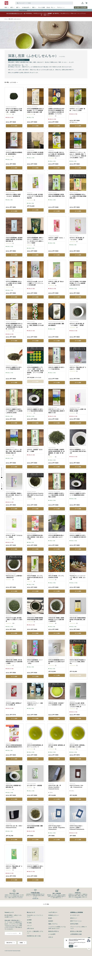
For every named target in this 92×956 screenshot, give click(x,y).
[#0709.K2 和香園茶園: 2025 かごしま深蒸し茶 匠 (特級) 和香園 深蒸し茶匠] (78, 182)
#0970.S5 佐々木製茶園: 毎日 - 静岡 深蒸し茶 (14, 786)
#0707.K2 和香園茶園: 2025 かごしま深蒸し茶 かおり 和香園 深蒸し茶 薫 (14, 283)
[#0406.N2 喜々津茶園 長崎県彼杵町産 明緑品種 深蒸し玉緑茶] (35, 606)
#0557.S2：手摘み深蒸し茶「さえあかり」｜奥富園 (78, 368)
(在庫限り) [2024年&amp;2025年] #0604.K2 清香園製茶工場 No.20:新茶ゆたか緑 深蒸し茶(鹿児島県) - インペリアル (56, 111)
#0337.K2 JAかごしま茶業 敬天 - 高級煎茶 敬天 (14, 576)
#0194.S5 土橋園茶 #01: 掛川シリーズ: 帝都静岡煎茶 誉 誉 (14, 368)
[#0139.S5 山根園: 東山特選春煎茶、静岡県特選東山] (14, 140)
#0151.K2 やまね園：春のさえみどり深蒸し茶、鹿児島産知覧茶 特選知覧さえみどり (56, 154)
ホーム (6, 19)
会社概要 (29, 919)
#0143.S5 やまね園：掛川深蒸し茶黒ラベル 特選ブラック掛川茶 (14, 619)
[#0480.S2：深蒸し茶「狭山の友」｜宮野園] (56, 269)
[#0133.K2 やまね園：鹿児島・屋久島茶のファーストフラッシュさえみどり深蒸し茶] (78, 691)
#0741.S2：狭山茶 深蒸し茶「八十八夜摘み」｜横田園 (77, 324)
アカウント (60, 7)
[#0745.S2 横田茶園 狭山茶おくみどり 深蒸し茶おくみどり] (56, 523)
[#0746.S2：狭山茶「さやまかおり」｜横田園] (14, 523)
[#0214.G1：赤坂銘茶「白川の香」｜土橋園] (35, 437)
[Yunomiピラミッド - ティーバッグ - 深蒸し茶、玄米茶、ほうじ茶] (78, 563)
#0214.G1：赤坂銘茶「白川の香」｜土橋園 (34, 450)
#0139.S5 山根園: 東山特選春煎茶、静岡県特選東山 (14, 153)
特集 (6, 7)
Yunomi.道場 (78, 897)
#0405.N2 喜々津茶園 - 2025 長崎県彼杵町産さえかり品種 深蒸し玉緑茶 (14, 661)
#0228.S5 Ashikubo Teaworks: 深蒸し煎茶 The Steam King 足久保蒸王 (35, 495)
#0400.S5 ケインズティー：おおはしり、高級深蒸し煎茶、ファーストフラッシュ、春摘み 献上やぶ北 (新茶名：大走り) (78, 155)
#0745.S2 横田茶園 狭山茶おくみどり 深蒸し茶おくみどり (56, 536)
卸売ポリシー (73, 918)
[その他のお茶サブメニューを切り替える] (30, 7)
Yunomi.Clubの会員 (23, 10)
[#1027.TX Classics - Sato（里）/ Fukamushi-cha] (78, 773)
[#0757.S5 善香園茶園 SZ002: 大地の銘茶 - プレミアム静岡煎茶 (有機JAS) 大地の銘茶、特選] (35, 96)
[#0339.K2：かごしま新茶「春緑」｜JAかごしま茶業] (78, 96)
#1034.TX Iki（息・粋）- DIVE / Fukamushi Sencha (14, 826)
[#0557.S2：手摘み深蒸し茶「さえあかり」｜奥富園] (78, 355)
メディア (29, 925)
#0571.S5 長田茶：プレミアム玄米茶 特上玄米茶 (56, 576)
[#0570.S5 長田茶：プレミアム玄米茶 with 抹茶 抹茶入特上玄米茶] (35, 563)
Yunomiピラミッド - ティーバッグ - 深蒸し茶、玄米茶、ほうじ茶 (78, 577)
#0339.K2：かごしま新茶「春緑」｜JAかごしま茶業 (77, 109)
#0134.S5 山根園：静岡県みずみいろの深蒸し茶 (13, 704)
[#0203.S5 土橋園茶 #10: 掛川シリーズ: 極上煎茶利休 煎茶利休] (35, 397)
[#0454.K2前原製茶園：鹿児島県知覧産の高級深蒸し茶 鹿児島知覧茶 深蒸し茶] (14, 225)
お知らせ (50, 937)
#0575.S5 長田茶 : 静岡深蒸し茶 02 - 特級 (56, 746)
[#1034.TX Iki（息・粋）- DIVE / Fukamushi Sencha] (14, 814)
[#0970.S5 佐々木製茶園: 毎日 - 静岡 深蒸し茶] (14, 773)
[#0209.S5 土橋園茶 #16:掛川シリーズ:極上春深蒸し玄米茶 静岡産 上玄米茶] (56, 481)
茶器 (33, 7)
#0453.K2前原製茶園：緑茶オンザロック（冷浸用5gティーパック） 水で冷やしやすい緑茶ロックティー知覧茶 (35, 240)
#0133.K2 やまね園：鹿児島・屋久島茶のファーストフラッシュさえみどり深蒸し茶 (78, 705)
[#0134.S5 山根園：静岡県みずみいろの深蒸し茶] (14, 691)
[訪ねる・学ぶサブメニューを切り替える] (54, 7)
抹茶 (17, 7)
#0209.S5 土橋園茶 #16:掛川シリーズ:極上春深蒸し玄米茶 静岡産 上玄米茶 (56, 495)
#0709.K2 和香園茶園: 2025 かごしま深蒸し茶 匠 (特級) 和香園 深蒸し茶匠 (78, 196)
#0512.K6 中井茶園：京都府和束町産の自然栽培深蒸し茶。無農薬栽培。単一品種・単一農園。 (56, 452)
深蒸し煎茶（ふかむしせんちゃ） (15, 19)
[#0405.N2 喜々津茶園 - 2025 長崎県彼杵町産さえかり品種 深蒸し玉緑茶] (14, 648)
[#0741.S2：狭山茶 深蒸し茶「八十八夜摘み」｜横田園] (78, 311)
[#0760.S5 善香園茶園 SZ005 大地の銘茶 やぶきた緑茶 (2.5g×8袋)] (56, 648)
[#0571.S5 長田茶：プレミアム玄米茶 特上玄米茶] (56, 563)
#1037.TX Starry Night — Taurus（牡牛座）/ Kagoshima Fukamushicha (56, 827)
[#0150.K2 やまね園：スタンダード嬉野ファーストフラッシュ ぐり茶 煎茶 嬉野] (35, 269)
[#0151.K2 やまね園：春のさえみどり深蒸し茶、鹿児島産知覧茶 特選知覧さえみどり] (56, 140)
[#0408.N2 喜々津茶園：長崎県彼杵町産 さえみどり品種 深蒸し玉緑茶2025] (56, 606)
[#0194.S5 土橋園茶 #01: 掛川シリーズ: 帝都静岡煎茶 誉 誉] (14, 355)
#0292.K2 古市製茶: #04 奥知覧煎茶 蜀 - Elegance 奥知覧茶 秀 (35, 153)
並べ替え (7, 82)
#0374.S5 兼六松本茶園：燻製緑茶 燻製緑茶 (56, 324)
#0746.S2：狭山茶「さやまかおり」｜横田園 (14, 536)
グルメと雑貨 (41, 7)
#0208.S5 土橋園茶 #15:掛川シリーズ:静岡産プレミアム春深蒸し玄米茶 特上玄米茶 (14, 411)
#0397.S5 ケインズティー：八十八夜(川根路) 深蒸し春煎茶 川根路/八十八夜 (56, 411)
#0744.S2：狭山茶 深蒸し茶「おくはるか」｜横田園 (77, 238)
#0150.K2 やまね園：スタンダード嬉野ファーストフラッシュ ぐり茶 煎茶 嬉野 (35, 283)
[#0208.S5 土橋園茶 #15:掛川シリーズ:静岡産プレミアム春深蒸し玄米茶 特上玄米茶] (14, 397)
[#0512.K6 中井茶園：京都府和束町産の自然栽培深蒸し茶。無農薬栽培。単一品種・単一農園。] (56, 437)
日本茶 (84, 894)
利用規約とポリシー (53, 915)
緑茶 (11, 7)
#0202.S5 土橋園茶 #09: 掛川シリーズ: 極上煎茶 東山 (56, 368)
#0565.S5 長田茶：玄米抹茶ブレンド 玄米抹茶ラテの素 (56, 704)
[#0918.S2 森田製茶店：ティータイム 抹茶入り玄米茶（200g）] (35, 648)
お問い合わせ (30, 928)
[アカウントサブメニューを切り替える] (64, 7)
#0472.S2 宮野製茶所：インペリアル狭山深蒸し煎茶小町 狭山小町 (78, 451)
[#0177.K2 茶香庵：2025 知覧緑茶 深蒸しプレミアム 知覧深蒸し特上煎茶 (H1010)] (78, 269)
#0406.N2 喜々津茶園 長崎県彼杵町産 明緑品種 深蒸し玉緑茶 (35, 618)
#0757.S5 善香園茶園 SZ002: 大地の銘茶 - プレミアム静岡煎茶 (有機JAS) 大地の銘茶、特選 (35, 110)
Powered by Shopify (16, 950)
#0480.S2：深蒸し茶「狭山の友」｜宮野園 (56, 282)
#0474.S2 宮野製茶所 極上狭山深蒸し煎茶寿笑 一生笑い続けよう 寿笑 (35, 537)
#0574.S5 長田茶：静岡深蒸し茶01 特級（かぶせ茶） (77, 746)
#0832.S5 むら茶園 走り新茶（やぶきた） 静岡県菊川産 (13, 195)
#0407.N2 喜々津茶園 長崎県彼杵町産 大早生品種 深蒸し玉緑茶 (78, 619)
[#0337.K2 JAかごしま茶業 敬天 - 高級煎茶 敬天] (14, 563)
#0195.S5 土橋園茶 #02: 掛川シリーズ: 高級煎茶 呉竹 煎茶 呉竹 (78, 536)
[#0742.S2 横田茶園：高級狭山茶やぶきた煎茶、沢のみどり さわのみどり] (14, 481)
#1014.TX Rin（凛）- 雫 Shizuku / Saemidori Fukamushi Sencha (54, 787)
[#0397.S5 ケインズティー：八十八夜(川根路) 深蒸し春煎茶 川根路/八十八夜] (56, 397)
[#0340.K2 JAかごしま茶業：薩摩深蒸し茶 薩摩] (78, 397)
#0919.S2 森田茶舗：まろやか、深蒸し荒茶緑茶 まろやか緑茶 (35, 325)
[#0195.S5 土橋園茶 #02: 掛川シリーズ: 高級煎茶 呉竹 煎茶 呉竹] (78, 523)
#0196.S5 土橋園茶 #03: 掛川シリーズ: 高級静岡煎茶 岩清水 (78, 494)
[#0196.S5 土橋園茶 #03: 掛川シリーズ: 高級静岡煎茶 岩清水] (78, 481)
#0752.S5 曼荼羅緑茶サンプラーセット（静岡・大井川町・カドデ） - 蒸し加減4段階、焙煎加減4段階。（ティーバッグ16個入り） (35, 371)
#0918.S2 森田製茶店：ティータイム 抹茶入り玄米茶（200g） (35, 661)
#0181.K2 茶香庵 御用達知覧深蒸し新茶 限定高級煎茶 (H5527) (14, 746)
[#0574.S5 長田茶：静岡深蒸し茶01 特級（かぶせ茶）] (78, 733)
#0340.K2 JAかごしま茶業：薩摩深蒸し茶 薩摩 (78, 410)
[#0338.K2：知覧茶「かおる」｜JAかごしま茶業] (56, 225)
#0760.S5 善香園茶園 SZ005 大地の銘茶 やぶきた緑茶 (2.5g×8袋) (56, 661)
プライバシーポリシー (11, 925)
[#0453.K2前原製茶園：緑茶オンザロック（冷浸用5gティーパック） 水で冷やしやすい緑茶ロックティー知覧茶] (35, 225)
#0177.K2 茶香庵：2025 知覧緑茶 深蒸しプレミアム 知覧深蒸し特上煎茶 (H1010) (78, 283)
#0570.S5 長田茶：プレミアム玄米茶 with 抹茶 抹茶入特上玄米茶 (35, 577)
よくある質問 (51, 934)
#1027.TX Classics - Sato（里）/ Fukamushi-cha (76, 786)
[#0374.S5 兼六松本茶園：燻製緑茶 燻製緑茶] (56, 311)
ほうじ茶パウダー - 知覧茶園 (34, 785)
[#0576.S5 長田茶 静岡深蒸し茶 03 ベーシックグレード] (35, 733)
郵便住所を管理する (53, 931)
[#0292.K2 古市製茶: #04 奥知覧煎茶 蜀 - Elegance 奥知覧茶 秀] (35, 140)
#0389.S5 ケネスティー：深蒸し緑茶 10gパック (35, 704)
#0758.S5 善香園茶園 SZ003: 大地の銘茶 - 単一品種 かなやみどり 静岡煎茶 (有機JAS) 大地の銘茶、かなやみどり (14, 326)
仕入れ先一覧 (35, 898)
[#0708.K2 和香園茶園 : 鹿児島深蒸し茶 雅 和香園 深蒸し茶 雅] (56, 182)
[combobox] (44, 3)
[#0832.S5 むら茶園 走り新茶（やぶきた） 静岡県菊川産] (14, 182)
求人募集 (29, 922)
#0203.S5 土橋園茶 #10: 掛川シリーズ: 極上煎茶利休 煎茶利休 (35, 410)
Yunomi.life (10, 950)
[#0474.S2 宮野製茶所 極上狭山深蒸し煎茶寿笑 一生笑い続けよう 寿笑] (35, 523)
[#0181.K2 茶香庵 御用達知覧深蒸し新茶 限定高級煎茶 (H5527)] (14, 733)
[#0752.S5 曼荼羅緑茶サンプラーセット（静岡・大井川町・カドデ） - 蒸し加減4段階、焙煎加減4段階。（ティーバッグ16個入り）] (35, 355)
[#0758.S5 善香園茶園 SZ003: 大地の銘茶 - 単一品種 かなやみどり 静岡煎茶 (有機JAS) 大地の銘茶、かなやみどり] (14, 311)
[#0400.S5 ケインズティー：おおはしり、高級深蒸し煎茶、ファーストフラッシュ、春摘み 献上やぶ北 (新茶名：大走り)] (78, 140)
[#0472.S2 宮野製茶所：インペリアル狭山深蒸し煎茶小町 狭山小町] (78, 437)
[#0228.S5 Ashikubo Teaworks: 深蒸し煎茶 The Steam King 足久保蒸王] (35, 481)
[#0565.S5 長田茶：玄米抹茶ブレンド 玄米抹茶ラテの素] (56, 691)
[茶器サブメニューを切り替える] (36, 7)
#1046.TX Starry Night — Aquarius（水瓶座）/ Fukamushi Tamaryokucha (77, 827)
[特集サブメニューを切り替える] (8, 7)
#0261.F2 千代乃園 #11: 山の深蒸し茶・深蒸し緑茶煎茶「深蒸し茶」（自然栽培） (14, 110)
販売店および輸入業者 (76, 931)
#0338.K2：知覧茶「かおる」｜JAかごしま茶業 (56, 238)
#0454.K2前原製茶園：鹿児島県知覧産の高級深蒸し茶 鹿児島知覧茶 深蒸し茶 (14, 239)
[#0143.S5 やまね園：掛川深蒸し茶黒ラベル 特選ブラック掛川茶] (14, 606)
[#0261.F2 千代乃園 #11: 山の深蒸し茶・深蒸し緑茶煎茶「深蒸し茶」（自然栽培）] (14, 96)
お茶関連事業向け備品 (76, 934)
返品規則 (50, 921)
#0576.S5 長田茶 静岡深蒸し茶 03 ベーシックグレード (35, 746)
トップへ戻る (46, 904)
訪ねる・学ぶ (50, 7)
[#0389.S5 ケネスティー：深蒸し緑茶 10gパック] (35, 691)
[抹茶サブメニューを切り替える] (19, 7)
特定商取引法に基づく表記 (34, 936)
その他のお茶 (25, 7)
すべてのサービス (74, 915)
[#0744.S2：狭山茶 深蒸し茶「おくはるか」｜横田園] (78, 225)
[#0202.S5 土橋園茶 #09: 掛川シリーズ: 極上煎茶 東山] (56, 355)
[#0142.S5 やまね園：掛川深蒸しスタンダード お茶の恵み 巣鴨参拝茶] (35, 182)
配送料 (50, 918)
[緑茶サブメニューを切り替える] (14, 7)
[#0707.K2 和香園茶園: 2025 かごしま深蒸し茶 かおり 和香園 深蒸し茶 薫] (14, 269)
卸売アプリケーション (76, 921)
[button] (86, 3)
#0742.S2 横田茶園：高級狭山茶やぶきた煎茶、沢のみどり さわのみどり (14, 495)
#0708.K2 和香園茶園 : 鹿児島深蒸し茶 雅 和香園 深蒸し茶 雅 (56, 195)
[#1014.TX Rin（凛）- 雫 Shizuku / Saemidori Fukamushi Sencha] (56, 773)
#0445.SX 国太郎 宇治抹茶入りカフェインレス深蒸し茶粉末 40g (78, 661)
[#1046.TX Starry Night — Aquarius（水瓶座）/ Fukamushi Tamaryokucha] (78, 814)
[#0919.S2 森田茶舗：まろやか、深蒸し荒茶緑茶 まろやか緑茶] (35, 311)
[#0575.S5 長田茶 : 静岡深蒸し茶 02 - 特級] (56, 733)
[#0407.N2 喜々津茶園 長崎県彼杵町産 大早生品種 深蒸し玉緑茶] (78, 606)
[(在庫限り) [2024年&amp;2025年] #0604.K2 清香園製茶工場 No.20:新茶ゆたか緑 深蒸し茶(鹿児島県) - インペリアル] (56, 96)
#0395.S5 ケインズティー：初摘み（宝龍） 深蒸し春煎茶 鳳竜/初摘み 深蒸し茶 (13, 451)
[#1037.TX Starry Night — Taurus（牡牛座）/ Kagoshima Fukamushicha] (56, 814)
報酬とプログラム (53, 923)
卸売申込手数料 (74, 923)
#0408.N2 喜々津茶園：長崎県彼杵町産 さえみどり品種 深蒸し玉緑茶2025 (56, 619)
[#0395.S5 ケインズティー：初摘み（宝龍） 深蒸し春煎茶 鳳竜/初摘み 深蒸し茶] (14, 437)
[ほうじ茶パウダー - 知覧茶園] (35, 773)
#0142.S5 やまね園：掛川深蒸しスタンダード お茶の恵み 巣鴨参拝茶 (35, 196)
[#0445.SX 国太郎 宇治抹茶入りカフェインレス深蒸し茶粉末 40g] (78, 648)
